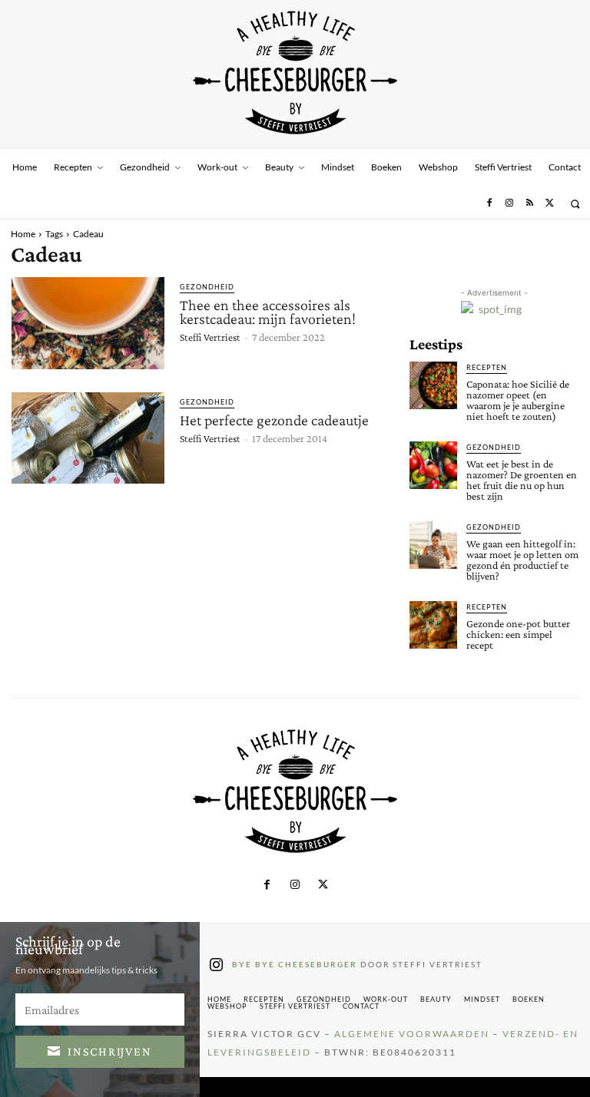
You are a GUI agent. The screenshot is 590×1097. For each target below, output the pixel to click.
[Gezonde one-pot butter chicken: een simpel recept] (433, 625)
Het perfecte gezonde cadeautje (274, 419)
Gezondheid (207, 287)
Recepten (486, 367)
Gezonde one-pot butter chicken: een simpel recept (518, 634)
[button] (575, 204)
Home (23, 234)
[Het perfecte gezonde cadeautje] (88, 438)
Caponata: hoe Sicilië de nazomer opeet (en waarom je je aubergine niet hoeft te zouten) (517, 400)
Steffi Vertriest (210, 337)
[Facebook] (489, 203)
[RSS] (529, 203)
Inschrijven (110, 1051)
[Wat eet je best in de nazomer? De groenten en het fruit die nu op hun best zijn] (433, 465)
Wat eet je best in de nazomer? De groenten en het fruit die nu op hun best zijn (521, 480)
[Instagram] (509, 203)
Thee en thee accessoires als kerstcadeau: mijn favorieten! (268, 311)
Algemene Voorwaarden (411, 1033)
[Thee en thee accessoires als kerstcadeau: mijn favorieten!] (88, 323)
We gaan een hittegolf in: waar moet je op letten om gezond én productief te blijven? (522, 559)
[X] (550, 203)
